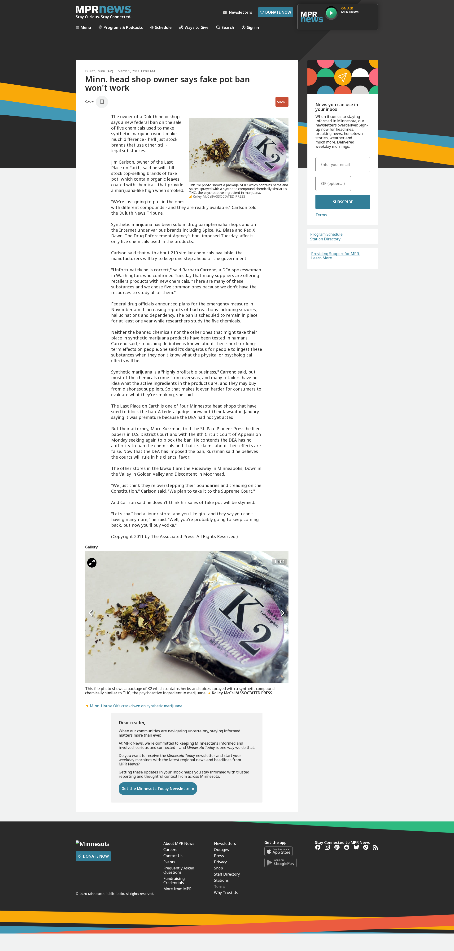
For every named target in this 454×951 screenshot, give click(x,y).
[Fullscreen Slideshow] (91, 563)
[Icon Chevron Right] (282, 613)
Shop (218, 868)
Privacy (220, 861)
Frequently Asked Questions (178, 870)
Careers (170, 849)
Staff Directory (227, 874)
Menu (86, 27)
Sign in (253, 27)
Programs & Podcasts (123, 27)
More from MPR (177, 888)
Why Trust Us (226, 892)
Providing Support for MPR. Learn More (335, 256)
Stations (221, 880)
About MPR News (178, 843)
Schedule (163, 27)
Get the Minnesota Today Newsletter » (158, 788)
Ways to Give (197, 27)
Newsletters (225, 843)
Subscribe (343, 201)
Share (282, 102)
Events (169, 861)
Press (219, 855)
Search (228, 27)
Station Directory (325, 239)
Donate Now (275, 12)
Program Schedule (326, 234)
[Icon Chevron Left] (91, 613)
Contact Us (173, 855)
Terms (321, 214)
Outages (221, 849)
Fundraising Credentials (174, 880)
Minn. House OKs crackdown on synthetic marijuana (136, 705)
